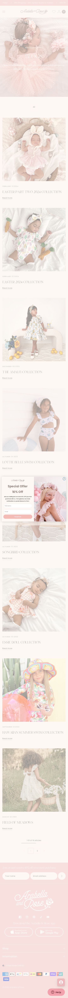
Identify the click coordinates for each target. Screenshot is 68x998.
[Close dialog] (64, 478)
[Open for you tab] (61, 982)
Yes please (17, 516)
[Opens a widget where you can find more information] (56, 992)
